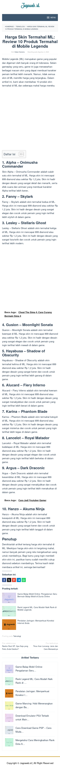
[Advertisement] (30, 119)
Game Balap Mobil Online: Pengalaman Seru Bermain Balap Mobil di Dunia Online (37, 595)
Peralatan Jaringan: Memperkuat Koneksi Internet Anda (35, 621)
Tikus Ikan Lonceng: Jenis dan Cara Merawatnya (45, 646)
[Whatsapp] (24, 580)
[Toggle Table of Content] (20, 154)
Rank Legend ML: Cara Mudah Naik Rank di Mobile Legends (37, 608)
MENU (53, 17)
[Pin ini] (14, 580)
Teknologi (17, 636)
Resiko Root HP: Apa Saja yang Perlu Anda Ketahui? (15, 646)
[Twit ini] (9, 580)
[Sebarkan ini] (4, 580)
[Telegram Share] (19, 580)
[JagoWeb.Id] (30, 5)
